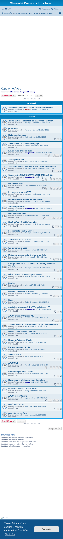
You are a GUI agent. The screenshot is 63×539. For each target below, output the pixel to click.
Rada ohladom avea (17, 135)
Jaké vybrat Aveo (16, 159)
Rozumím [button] (46, 529)
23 (60, 180)
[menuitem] (8, 9)
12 (60, 188)
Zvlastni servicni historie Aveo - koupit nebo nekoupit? (33, 324)
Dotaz (10, 300)
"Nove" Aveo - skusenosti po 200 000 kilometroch (30, 121)
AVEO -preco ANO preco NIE (21, 316)
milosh (27, 109)
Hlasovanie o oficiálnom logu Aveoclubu (26, 380)
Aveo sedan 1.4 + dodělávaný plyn (23, 144)
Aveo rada (12, 128)
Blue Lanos (14, 92)
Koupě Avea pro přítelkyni (20, 151)
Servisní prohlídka (16, 206)
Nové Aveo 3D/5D (16, 404)
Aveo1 (27, 257)
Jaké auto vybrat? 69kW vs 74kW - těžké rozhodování (32, 166)
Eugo (26, 186)
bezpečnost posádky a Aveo (21, 231)
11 (57, 188)
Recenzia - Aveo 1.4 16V (19, 347)
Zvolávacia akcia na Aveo (19, 239)
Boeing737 (28, 123)
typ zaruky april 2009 (17, 248)
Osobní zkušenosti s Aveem (21, 292)
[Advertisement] (31, 51)
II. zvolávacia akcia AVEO (19, 192)
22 (57, 180)
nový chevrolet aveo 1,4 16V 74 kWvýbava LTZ (29, 307)
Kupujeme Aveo (11, 88)
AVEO (17, 111)
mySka (27, 398)
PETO (27, 333)
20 (51, 180)
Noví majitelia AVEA (17, 214)
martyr (27, 356)
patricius (28, 161)
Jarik (26, 349)
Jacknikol (28, 216)
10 (54, 188)
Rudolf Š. (28, 302)
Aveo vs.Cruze (14, 354)
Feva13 (27, 365)
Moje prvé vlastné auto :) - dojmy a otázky (27, 255)
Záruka (11, 283)
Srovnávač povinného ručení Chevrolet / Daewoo (30, 107)
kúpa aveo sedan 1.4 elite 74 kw (22, 389)
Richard (27, 146)
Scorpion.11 (24, 92)
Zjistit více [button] (10, 534)
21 (54, 180)
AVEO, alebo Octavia (17, 396)
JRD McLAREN (30, 168)
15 (51, 368)
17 (57, 368)
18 (60, 368)
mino (26, 406)
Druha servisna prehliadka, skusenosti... (26, 199)
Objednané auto (15, 184)
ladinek (27, 326)
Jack (26, 137)
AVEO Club (13, 363)
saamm (27, 250)
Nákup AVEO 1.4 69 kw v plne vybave (25, 274)
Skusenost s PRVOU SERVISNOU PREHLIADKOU (30, 175)
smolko (27, 373)
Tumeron (28, 130)
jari (26, 285)
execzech (28, 276)
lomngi (32, 92)
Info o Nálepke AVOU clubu (20, 371)
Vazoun (27, 294)
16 (54, 368)
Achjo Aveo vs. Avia (17, 413)
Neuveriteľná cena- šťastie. (20, 340)
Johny (27, 391)
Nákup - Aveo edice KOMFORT (22, 332)
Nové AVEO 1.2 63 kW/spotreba (22, 222)
